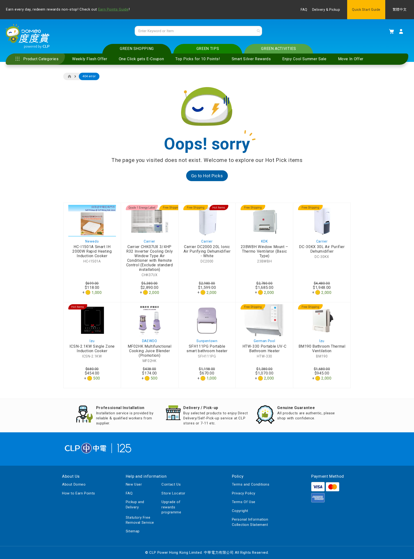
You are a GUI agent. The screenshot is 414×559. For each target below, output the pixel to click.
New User (134, 484)
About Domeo (74, 484)
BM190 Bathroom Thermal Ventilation (322, 348)
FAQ (304, 10)
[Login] (401, 31)
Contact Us (171, 484)
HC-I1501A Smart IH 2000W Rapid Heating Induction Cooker (92, 251)
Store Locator (173, 493)
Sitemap (133, 531)
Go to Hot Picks (207, 175)
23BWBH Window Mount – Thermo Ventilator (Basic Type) (264, 251)
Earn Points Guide (113, 9)
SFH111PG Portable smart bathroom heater (206, 348)
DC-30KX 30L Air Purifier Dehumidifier (322, 249)
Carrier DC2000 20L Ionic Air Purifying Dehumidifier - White (207, 251)
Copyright (240, 511)
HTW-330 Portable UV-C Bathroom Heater (264, 348)
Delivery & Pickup (326, 10)
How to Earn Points (78, 493)
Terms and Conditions (251, 484)
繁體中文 (400, 9)
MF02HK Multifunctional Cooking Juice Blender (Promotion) (150, 351)
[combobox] (198, 31)
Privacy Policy (243, 493)
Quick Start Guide (366, 10)
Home (69, 76)
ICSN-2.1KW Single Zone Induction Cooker (92, 348)
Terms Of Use (243, 502)
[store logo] (28, 36)
